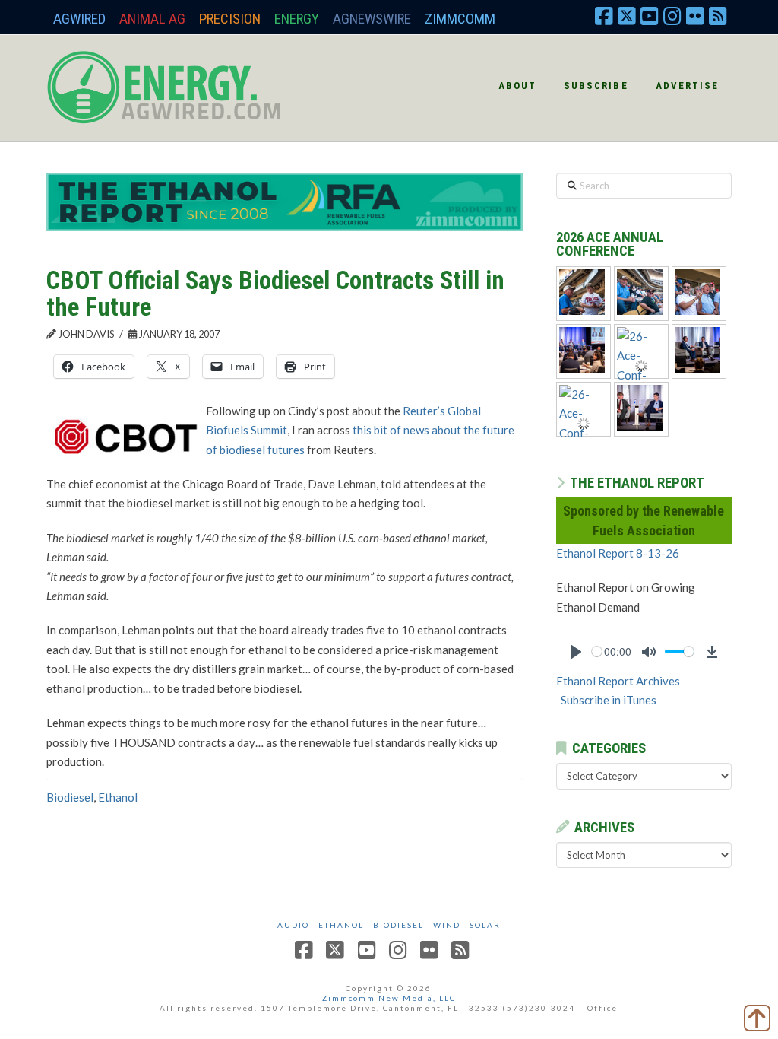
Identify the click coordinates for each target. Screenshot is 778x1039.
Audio (293, 924)
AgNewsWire (372, 18)
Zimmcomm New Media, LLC (389, 997)
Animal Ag (152, 18)
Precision (230, 18)
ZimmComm (460, 18)
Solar (485, 924)
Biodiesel (69, 797)
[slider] (597, 651)
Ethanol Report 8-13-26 (617, 553)
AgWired (79, 18)
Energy (296, 18)
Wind (446, 924)
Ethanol (118, 797)
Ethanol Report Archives (618, 681)
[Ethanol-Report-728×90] (284, 201)
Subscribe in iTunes (608, 700)
